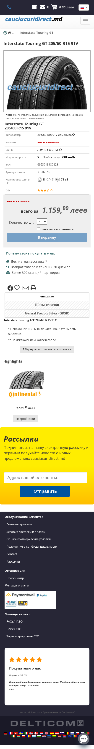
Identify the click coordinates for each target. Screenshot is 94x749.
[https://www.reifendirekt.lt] (54, 736)
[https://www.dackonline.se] (21, 733)
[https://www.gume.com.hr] (44, 736)
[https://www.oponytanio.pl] (23, 736)
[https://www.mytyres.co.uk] (46, 733)
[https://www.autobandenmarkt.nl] (41, 733)
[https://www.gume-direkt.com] (62, 733)
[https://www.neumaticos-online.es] (52, 733)
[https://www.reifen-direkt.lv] (59, 736)
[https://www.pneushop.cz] (77, 733)
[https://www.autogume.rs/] (64, 736)
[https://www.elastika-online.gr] (34, 736)
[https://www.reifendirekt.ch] (16, 733)
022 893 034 (11, 7)
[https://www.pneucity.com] (87, 733)
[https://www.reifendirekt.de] (5, 733)
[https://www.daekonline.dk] (36, 733)
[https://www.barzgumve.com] (39, 736)
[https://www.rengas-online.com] (72, 733)
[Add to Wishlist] (17, 288)
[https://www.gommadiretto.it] (26, 733)
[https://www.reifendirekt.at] (57, 733)
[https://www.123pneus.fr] (11, 733)
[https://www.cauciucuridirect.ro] (29, 736)
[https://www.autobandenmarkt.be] (67, 733)
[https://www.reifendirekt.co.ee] (49, 736)
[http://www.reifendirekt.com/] (70, 736)
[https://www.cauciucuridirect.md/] (75, 736)
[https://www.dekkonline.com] (31, 733)
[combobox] (83, 7)
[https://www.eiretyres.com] (13, 736)
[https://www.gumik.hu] (18, 736)
